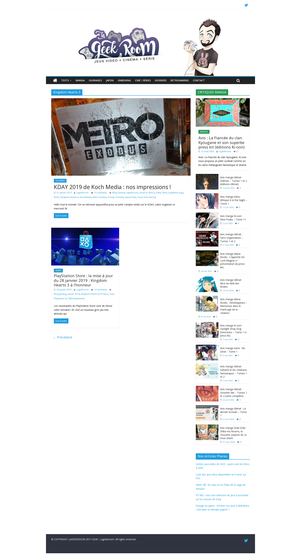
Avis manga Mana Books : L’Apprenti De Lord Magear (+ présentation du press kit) (232, 260)
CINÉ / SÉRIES (143, 80)
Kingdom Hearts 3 (69, 197)
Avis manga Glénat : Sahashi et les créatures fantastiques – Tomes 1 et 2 (233, 371)
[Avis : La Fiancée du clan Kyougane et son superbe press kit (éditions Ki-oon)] (223, 100)
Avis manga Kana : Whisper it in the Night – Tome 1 (233, 200)
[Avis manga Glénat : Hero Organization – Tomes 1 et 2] (207, 232)
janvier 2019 (74, 293)
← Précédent (62, 337)
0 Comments (100, 192)
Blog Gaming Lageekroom (125, 192)
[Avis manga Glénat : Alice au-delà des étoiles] (207, 278)
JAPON (110, 80)
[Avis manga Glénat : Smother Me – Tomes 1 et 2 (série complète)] (207, 387)
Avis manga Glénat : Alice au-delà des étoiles (231, 283)
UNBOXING (124, 80)
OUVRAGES (95, 80)
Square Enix (130, 197)
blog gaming (60, 293)
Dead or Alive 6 (147, 192)
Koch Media (85, 197)
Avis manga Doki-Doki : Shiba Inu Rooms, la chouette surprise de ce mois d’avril (233, 433)
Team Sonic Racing (146, 197)
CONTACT (199, 80)
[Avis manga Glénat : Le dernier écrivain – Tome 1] (207, 407)
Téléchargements (76, 298)
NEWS (58, 270)
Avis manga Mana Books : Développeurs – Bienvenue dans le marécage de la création (233, 306)
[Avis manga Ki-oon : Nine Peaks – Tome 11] (207, 214)
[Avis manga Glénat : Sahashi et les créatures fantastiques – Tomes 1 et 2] (207, 364)
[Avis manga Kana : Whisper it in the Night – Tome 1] (207, 195)
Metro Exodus (99, 197)
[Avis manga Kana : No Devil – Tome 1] (207, 346)
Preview (119, 197)
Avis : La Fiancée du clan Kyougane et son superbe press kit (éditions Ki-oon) (221, 142)
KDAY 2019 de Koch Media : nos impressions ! (112, 187)
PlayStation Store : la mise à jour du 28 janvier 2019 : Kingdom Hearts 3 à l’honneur (83, 280)
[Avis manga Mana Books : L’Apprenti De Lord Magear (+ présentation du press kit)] (207, 252)
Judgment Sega (176, 192)
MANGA (80, 80)
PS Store (104, 293)
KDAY (56, 197)
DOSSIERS (160, 80)
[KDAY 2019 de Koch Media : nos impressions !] (121, 100)
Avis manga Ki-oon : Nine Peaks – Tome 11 (233, 217)
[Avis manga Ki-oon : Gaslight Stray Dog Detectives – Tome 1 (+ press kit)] (207, 324)
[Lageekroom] (150, 18)
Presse (111, 197)
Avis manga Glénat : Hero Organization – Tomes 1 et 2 (231, 238)
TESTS (65, 80)
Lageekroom (82, 192)
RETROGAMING (180, 80)
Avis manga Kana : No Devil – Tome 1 (232, 349)
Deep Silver (161, 192)
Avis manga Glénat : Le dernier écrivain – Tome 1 (233, 412)
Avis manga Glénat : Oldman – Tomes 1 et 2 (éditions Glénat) (233, 181)
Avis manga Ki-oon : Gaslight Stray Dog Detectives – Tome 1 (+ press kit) (233, 330)
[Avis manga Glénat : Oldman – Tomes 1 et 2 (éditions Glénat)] (207, 175)
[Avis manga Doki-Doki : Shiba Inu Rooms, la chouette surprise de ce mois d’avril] (207, 426)
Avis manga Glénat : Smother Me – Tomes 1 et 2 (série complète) (233, 393)
